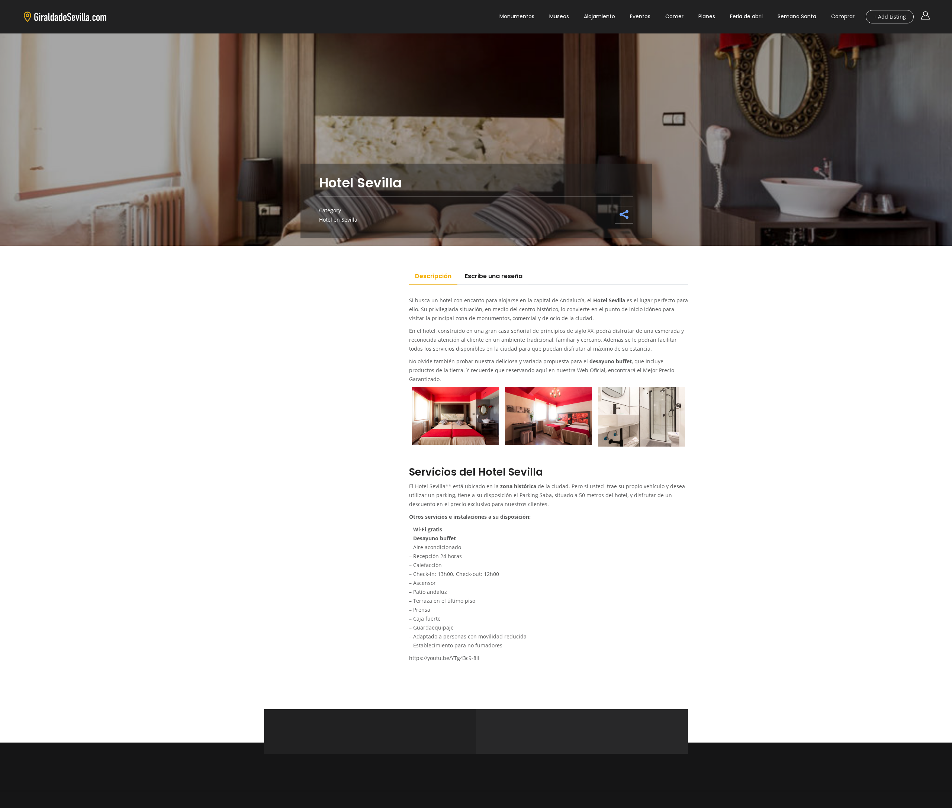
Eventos (640, 16)
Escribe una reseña (493, 276)
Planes (706, 16)
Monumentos (516, 16)
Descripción (433, 276)
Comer (674, 16)
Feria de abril (746, 16)
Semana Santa (797, 16)
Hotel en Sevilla (338, 219)
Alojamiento (599, 16)
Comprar (843, 16)
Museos (559, 16)
